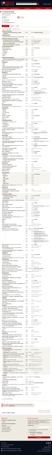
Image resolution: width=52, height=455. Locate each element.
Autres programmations (8, 398)
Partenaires (38, 8)
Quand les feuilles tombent (6, 429)
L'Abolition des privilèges (6, 426)
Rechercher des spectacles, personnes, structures (26, 2)
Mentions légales (47, 447)
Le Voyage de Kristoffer (6, 428)
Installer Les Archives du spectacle (44, 451)
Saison (4, 29)
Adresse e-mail (31, 425)
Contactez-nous (12, 405)
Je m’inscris (39, 437)
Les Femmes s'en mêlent (7, 193)
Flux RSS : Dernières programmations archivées (11, 448)
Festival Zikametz (5, 172)
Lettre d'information (5, 446)
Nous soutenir (27, 8)
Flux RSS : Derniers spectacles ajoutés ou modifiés (12, 450)
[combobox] (26, 4)
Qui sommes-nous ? (15, 8)
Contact (47, 8)
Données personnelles (46, 449)
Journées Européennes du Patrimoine (10, 38)
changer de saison (16, 29)
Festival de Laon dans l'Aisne (8, 57)
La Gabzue (4, 421)
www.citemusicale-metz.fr (9, 22)
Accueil (4, 8)
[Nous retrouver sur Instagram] (48, 443)
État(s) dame (4, 425)
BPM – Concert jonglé (5, 431)
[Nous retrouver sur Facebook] (46, 443)
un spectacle (32, 433)
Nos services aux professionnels (7, 444)
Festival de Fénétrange (7, 30)
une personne (39, 433)
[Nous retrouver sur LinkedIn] (50, 443)
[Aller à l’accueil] (7, 5)
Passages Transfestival (7, 348)
